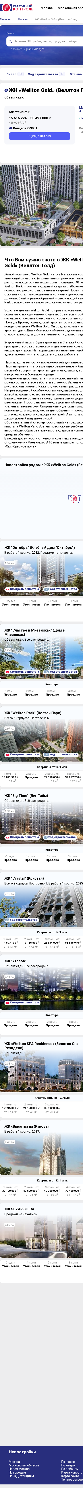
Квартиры (52, 684)
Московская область (24, 1465)
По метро (68, 1465)
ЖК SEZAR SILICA (19, 1209)
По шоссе (68, 1462)
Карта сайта (70, 1476)
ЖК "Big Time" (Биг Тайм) (26, 796)
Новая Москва (19, 1469)
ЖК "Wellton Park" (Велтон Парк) (32, 713)
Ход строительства (45, 74)
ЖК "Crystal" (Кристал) (24, 878)
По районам (70, 1469)
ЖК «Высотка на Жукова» (26, 1126)
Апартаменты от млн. (52, 1097)
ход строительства (60, 589)
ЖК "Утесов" (15, 961)
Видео (14, 74)
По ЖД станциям (21, 1476)
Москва (23, 19)
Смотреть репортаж (24, 589)
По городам (17, 1472)
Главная (5, 19)
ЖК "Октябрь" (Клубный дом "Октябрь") (39, 547)
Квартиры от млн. (52, 767)
